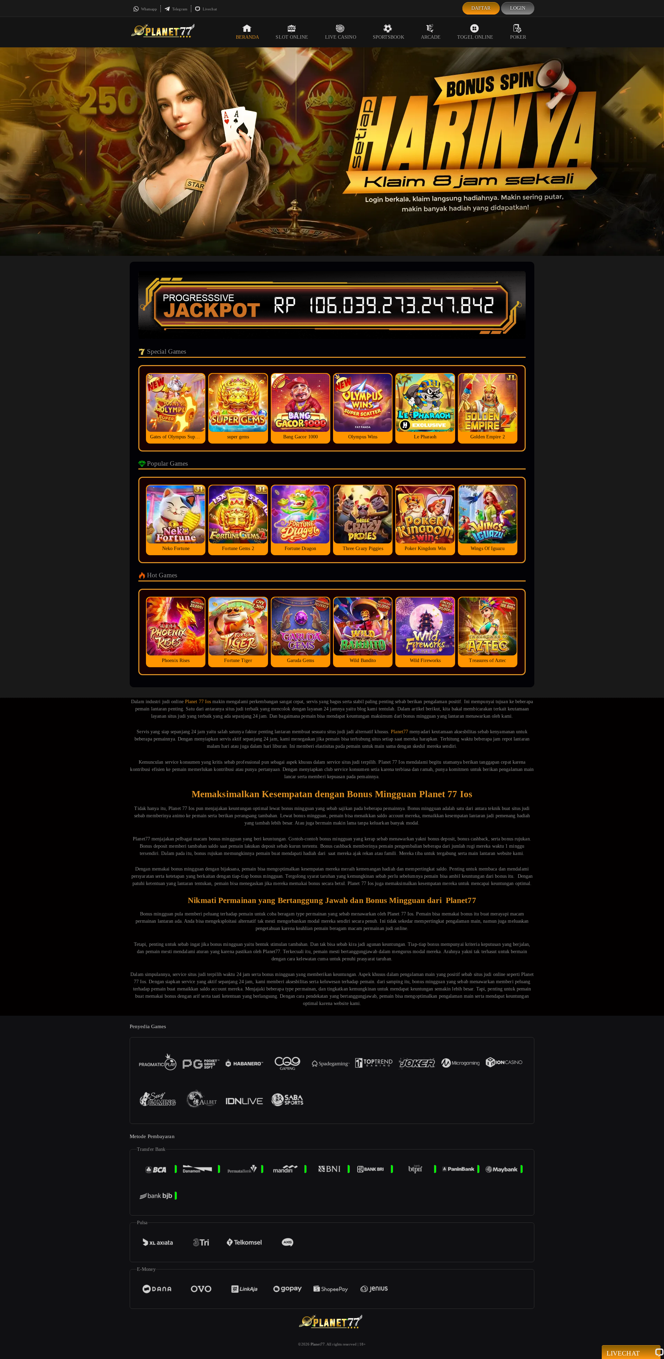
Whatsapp (148, 9)
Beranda (247, 37)
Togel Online (475, 37)
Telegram (179, 9)
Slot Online (292, 37)
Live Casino (340, 37)
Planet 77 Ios (198, 701)
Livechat (209, 9)
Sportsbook (388, 37)
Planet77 (399, 731)
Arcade (431, 37)
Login (518, 8)
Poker (518, 37)
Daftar (481, 8)
